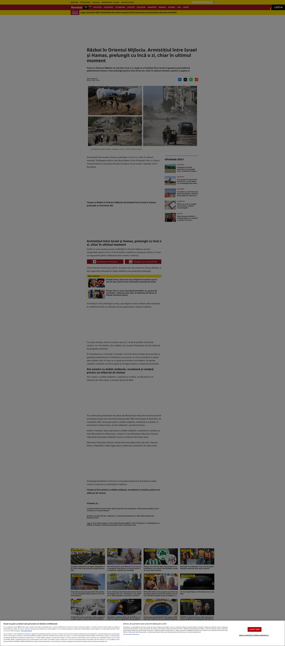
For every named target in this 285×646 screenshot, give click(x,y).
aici (113, 638)
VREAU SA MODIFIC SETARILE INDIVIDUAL (254, 635)
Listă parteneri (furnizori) (131, 634)
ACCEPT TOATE (255, 629)
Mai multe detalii (26, 631)
